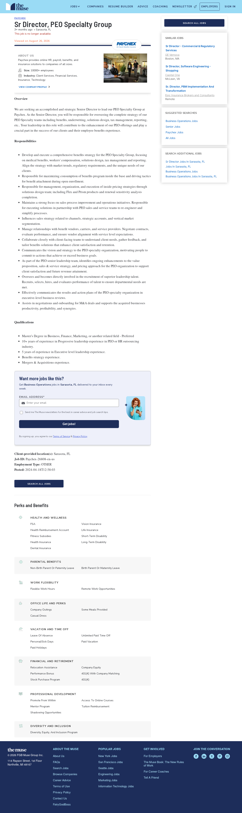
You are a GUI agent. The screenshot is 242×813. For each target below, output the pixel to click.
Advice (143, 6)
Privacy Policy (80, 436)
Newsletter (182, 6)
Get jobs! (69, 424)
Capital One (172, 75)
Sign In (230, 6)
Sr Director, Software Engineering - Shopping (188, 68)
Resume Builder (120, 6)
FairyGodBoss (62, 804)
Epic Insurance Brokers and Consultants (189, 95)
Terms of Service (61, 436)
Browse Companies (65, 774)
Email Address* (32, 397)
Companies (95, 6)
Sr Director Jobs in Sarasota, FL (185, 161)
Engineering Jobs (109, 774)
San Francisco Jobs (110, 762)
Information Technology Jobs (116, 786)
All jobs (170, 138)
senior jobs (173, 126)
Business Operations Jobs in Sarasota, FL (191, 176)
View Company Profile (33, 86)
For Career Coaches (156, 771)
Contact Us (60, 798)
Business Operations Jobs (182, 171)
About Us (58, 756)
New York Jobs (107, 756)
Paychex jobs (174, 132)
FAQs (56, 762)
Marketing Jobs (107, 780)
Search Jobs (61, 768)
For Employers (153, 756)
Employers (209, 6)
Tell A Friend (151, 777)
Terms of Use (61, 786)
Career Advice (62, 780)
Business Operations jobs (182, 121)
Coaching (160, 6)
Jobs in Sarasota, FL (178, 166)
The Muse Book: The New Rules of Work (164, 763)
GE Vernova (172, 54)
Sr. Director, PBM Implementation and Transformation (190, 88)
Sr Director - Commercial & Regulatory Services (190, 48)
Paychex (20, 18)
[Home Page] (17, 7)
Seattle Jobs (106, 768)
